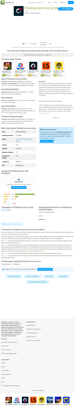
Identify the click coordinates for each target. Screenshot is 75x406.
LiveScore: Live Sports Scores (46, 71)
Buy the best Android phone (33, 340)
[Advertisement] (37, 29)
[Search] (44, 2)
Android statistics (30, 325)
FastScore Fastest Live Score (66, 404)
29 (16, 152)
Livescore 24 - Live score (33, 71)
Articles (3, 378)
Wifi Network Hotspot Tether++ (9, 353)
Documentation (5, 370)
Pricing (55, 2)
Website (41, 216)
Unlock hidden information (19, 187)
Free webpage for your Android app (10, 385)
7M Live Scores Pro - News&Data (50, 404)
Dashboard (62, 2)
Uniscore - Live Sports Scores (58, 404)
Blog (2, 382)
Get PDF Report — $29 (47, 141)
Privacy (3, 366)
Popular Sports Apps (14, 276)
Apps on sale (48, 276)
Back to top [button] (71, 391)
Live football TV (6, 71)
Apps (49, 2)
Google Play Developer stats (33, 329)
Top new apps (63, 276)
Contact (3, 363)
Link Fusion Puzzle (6, 349)
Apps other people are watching (37, 282)
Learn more (52, 138)
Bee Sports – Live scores (59, 71)
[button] (56, 220)
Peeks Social (4, 346)
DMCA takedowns (6, 374)
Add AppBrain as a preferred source (12, 224)
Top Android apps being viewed (9, 342)
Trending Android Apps (32, 333)
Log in (70, 2)
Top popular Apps (30, 336)
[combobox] (35, 2)
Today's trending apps (32, 276)
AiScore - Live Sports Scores (20, 71)
